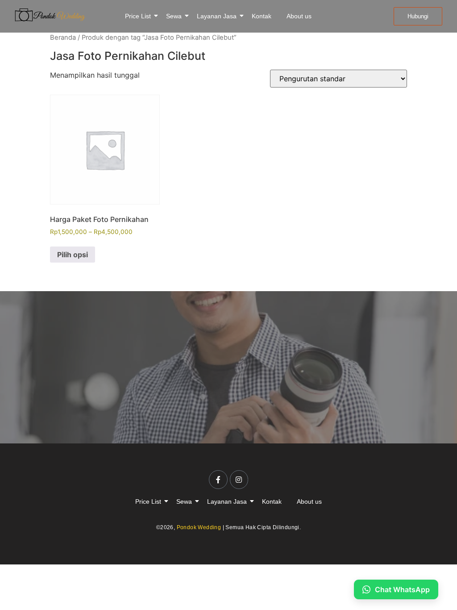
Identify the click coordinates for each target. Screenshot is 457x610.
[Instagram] (239, 479)
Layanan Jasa (217, 16)
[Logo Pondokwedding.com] (50, 15)
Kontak (261, 16)
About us (299, 16)
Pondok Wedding (199, 527)
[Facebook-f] (218, 479)
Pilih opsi (72, 254)
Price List (138, 16)
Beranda (63, 37)
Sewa (174, 16)
